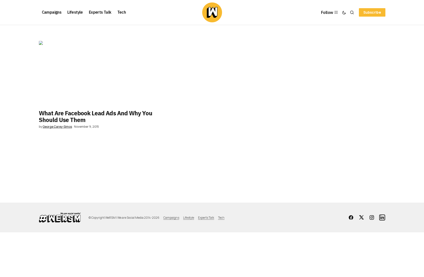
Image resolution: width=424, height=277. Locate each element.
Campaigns (171, 217)
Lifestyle (188, 217)
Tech (221, 217)
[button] (344, 12)
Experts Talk (206, 217)
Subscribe (372, 12)
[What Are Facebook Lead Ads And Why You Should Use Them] (96, 73)
